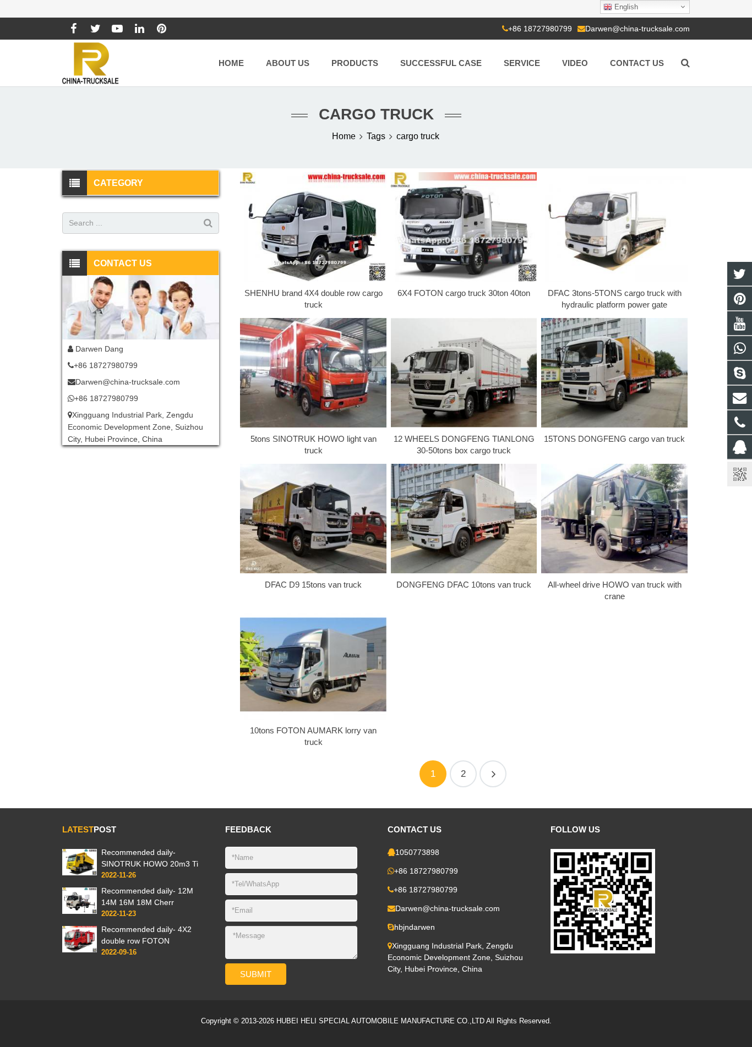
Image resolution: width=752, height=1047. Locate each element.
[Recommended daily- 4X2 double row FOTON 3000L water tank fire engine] (79, 950)
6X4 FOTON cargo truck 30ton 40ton (463, 293)
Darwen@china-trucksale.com (637, 28)
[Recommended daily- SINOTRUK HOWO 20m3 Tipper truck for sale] (79, 873)
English (625, 7)
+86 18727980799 (540, 28)
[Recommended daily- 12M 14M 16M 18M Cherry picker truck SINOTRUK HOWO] (79, 912)
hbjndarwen (414, 927)
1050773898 (417, 852)
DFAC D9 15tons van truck (313, 584)
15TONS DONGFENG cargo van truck (614, 438)
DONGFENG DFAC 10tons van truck (463, 584)
